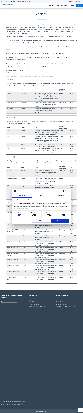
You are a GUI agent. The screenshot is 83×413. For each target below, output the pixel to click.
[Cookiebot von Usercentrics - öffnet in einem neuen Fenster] (63, 191)
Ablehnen (41, 220)
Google (23, 108)
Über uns (72, 5)
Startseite (51, 5)
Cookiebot (43, 76)
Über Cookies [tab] (61, 195)
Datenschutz (71, 1)
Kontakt (80, 5)
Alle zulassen (60, 220)
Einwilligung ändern (11, 72)
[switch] (34, 215)
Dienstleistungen (61, 5)
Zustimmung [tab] (22, 195)
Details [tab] (41, 195)
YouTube (23, 93)
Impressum (78, 1)
